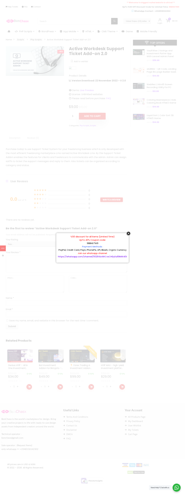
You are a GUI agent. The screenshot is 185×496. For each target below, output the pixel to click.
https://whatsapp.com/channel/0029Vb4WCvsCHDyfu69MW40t (92, 256)
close (128, 233)
